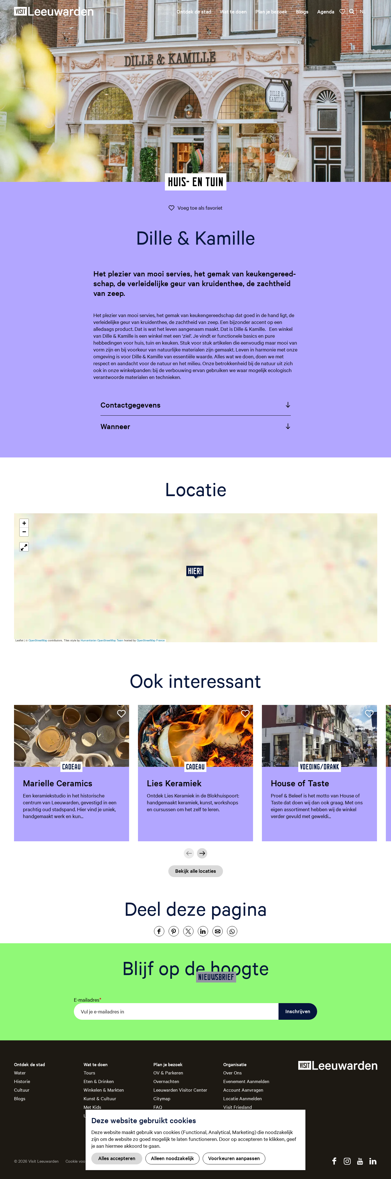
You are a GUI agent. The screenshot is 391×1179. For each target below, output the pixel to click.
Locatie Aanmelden (242, 1098)
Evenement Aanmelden (246, 1081)
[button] (196, 572)
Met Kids (92, 1107)
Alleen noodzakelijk (172, 1158)
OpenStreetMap (38, 640)
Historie (22, 1081)
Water (20, 1072)
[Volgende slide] (202, 853)
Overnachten (166, 1081)
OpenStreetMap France (151, 640)
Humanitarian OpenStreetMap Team (102, 640)
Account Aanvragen (243, 1089)
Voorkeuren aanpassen (234, 1158)
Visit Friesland (237, 1107)
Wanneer (115, 426)
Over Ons (232, 1072)
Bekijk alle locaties (195, 870)
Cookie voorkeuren (82, 1161)
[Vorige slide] (189, 853)
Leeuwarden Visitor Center (180, 1089)
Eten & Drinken (99, 1081)
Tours (89, 1072)
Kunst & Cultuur (100, 1098)
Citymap (161, 1098)
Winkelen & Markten (104, 1089)
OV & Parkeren (168, 1072)
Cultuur (21, 1089)
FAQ (157, 1107)
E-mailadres (87, 999)
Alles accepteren (116, 1158)
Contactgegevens (130, 404)
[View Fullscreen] (24, 547)
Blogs (19, 1098)
